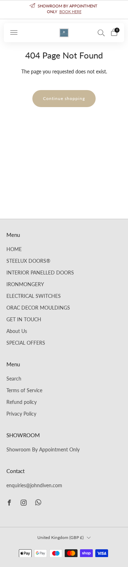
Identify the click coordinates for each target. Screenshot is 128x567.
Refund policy (21, 402)
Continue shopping (64, 98)
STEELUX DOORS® (28, 261)
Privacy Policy (21, 414)
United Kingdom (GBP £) (60, 537)
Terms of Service (24, 390)
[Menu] (13, 32)
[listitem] (64, 9)
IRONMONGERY (25, 284)
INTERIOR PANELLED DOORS (40, 273)
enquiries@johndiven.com (34, 485)
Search (13, 379)
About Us (16, 331)
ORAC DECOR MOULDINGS (38, 308)
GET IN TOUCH (23, 319)
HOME (14, 249)
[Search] (101, 32)
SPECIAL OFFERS (25, 343)
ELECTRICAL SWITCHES (33, 296)
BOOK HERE (70, 11)
